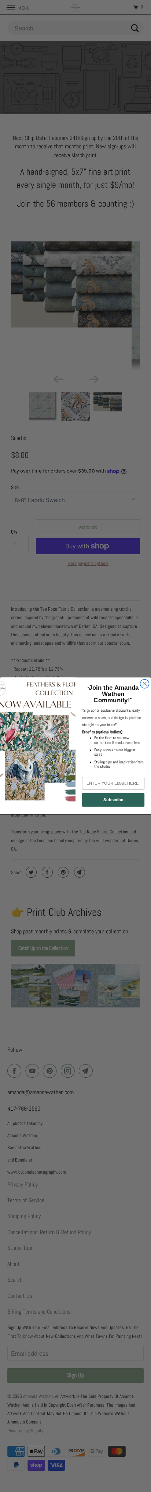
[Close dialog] (144, 684)
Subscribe (113, 800)
